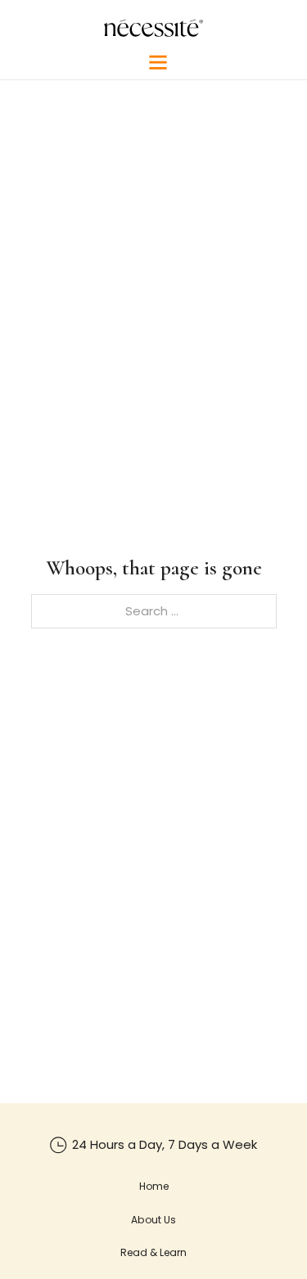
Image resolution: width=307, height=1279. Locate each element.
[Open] (158, 62)
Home (154, 1186)
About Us (153, 1220)
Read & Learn (153, 1252)
